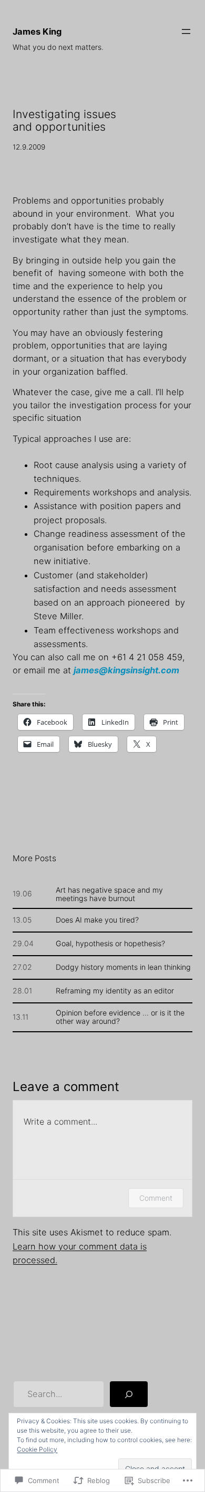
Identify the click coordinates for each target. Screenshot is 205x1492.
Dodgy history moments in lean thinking (123, 967)
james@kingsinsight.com (126, 670)
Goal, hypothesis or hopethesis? (110, 943)
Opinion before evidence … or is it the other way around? (120, 1017)
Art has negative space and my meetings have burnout (109, 894)
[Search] (129, 1394)
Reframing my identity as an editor (115, 991)
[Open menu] (186, 31)
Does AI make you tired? (97, 920)
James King (37, 31)
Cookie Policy (37, 1449)
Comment (155, 1197)
